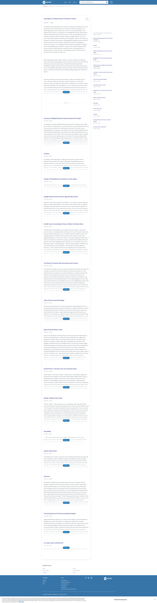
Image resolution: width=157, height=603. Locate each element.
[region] (78, 599)
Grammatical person (76, 570)
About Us (44, 580)
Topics (69, 2)
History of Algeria (46, 570)
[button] (87, 19)
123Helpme (45, 6)
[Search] (106, 2)
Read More (66, 142)
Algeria (45, 71)
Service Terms (64, 587)
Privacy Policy (64, 585)
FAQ (43, 583)
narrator (76, 83)
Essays (65, 2)
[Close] (155, 599)
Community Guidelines (65, 582)
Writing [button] (74, 2)
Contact (44, 582)
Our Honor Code (64, 583)
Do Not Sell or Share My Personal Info (120, 599)
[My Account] (112, 2)
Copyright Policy (64, 580)
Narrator (74, 568)
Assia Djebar (45, 572)
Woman (74, 572)
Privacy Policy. (21, 601)
